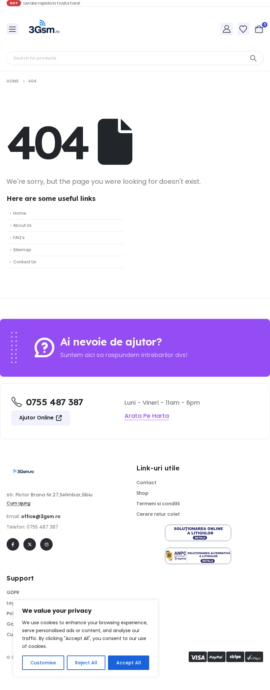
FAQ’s (19, 237)
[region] (85, 638)
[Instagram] (46, 544)
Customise (43, 662)
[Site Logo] (43, 29)
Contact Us (24, 262)
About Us (22, 225)
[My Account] (226, 29)
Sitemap (22, 249)
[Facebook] (13, 544)
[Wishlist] (243, 29)
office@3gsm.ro (41, 516)
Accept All (128, 662)
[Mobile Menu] (12, 29)
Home (19, 213)
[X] (29, 544)
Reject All (86, 662)
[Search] (253, 58)
